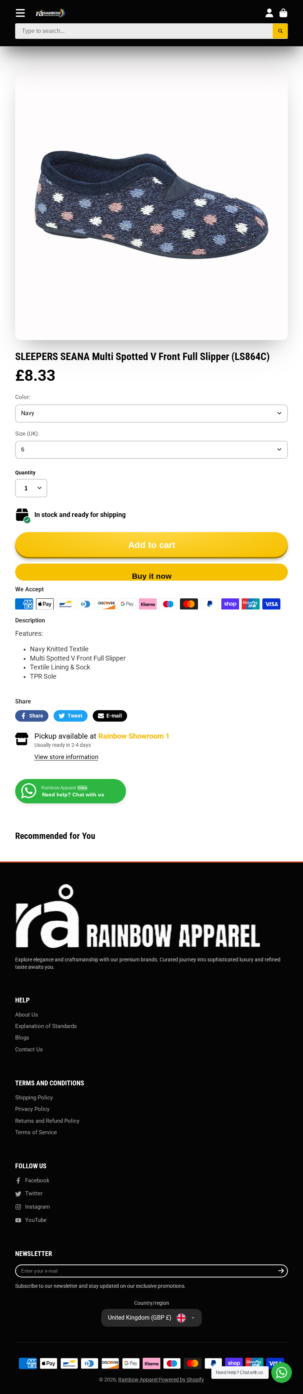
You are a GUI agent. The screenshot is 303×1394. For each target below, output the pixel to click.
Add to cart (151, 545)
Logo (50, 13)
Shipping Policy (34, 1097)
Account (269, 13)
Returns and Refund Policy (47, 1121)
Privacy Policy (32, 1109)
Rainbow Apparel (138, 1380)
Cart (283, 13)
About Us (26, 1014)
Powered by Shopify (181, 1380)
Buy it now (151, 576)
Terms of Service (36, 1132)
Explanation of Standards (46, 1026)
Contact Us (29, 1049)
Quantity (25, 473)
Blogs (22, 1037)
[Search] (280, 31)
